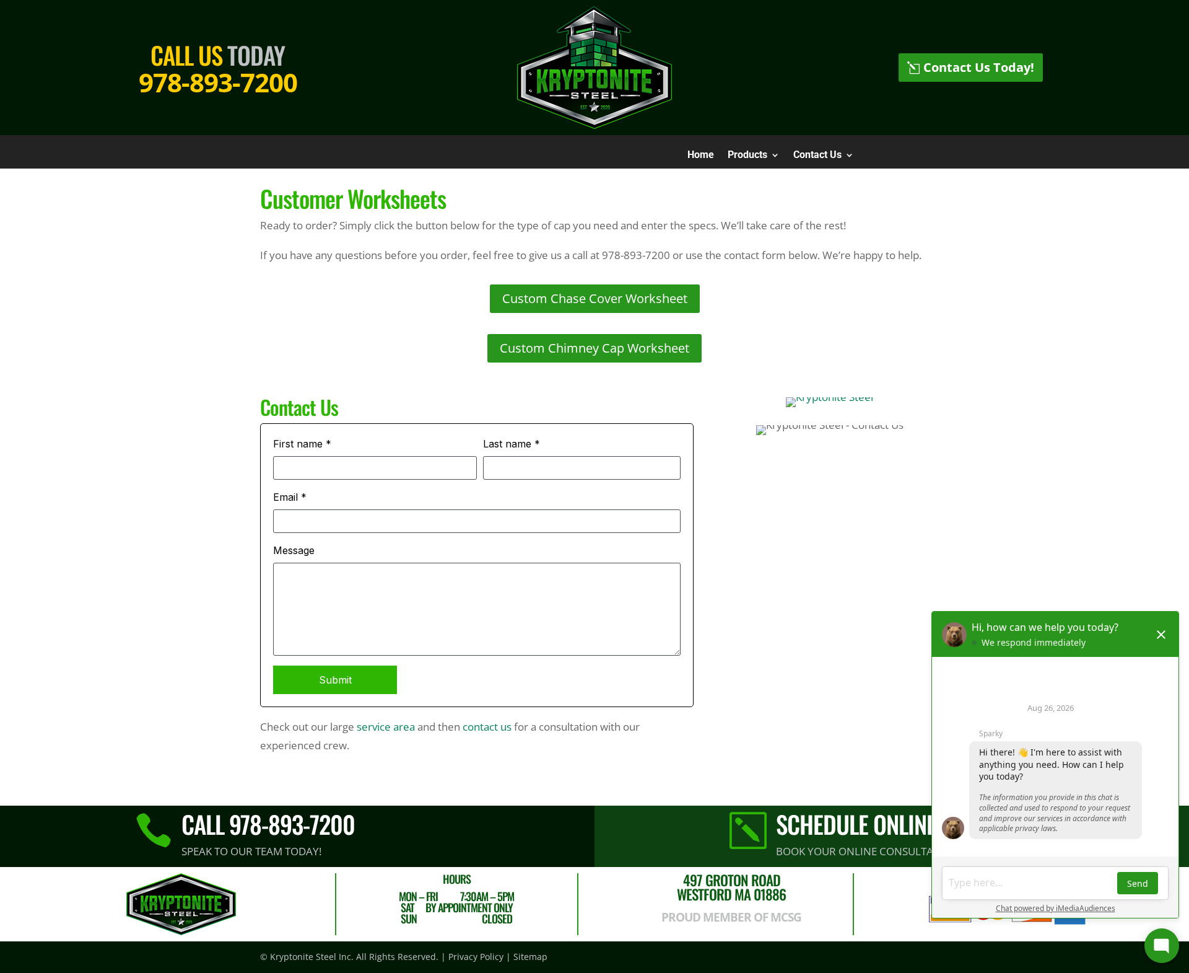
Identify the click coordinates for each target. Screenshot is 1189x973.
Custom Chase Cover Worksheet (594, 298)
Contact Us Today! (978, 67)
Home (700, 156)
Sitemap (530, 956)
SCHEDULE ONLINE (856, 824)
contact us (487, 727)
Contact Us (817, 156)
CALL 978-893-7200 (268, 824)
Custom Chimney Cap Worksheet (594, 348)
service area (386, 727)
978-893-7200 (218, 82)
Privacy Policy (475, 956)
